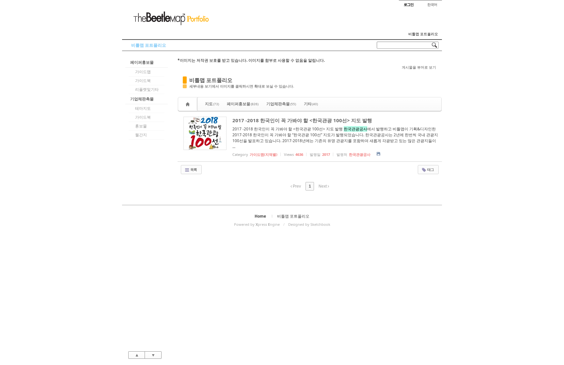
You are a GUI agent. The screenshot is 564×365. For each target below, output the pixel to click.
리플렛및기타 (147, 89)
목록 (193, 169)
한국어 (432, 4)
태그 (430, 169)
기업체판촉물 (142, 99)
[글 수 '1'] (188, 104)
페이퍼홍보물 (142, 62)
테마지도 (143, 108)
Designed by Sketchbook (309, 224)
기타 (311, 104)
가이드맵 (143, 72)
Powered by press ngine (257, 224)
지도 (212, 104)
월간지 (141, 135)
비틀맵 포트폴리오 (423, 34)
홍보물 (141, 126)
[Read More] (310, 136)
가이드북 (143, 80)
